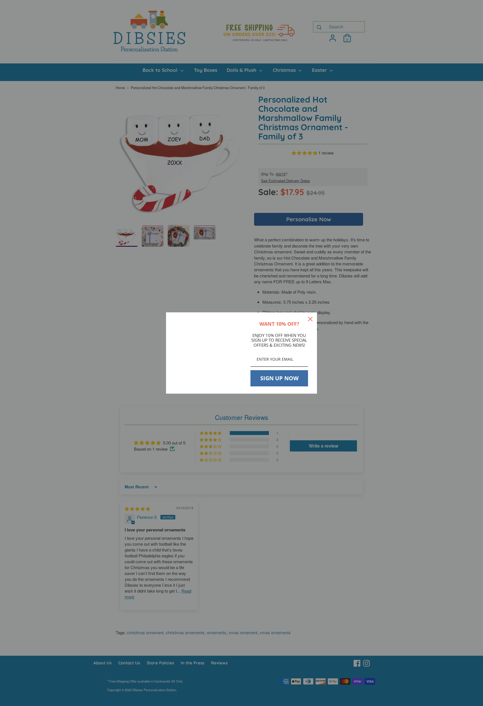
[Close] (310, 319)
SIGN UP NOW (279, 378)
